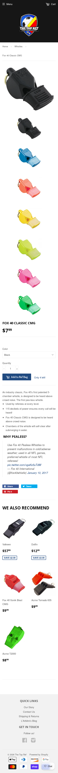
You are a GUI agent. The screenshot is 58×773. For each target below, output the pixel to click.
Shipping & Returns (29, 716)
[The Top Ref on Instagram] (33, 741)
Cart (53, 4)
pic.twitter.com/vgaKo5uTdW (24, 465)
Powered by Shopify (38, 754)
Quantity (6, 363)
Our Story (29, 707)
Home (5, 46)
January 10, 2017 (37, 473)
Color (5, 348)
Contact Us (29, 711)
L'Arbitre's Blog (29, 720)
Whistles (19, 46)
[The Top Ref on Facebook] (24, 741)
